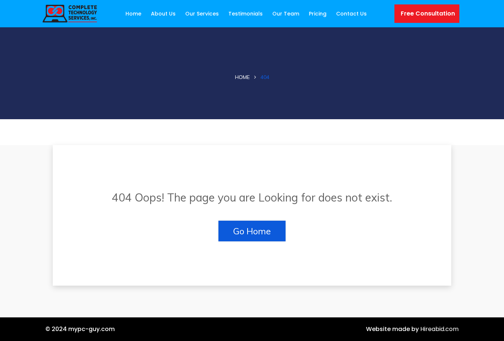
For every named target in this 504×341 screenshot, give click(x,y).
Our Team (285, 13)
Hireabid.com (439, 329)
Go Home (252, 231)
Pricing (318, 13)
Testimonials (245, 13)
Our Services (202, 13)
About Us (163, 13)
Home (133, 13)
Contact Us (351, 13)
